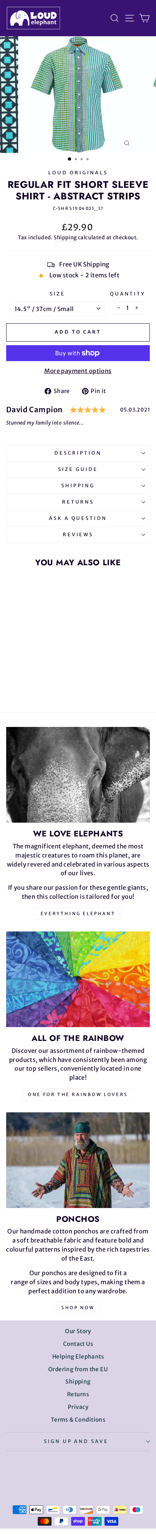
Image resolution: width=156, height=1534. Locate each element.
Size (57, 294)
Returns (78, 502)
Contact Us (78, 1343)
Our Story (78, 1331)
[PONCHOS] (78, 1160)
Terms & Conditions (78, 1419)
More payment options (77, 371)
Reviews (78, 535)
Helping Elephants (78, 1356)
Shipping (65, 237)
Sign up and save (76, 1441)
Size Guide (78, 469)
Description (78, 453)
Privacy (78, 1406)
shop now (78, 1307)
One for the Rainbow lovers (78, 1094)
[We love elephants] (78, 775)
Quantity (128, 294)
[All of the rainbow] (78, 979)
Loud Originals (78, 173)
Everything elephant (78, 913)
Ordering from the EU (78, 1369)
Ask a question (78, 518)
